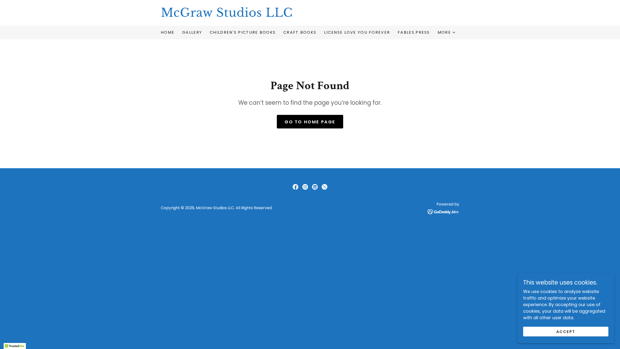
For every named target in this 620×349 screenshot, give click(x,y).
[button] (447, 32)
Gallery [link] (192, 32)
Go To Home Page (310, 122)
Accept (565, 331)
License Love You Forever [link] (357, 32)
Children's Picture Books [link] (243, 32)
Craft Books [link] (299, 32)
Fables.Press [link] (414, 32)
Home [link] (167, 32)
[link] (310, 15)
